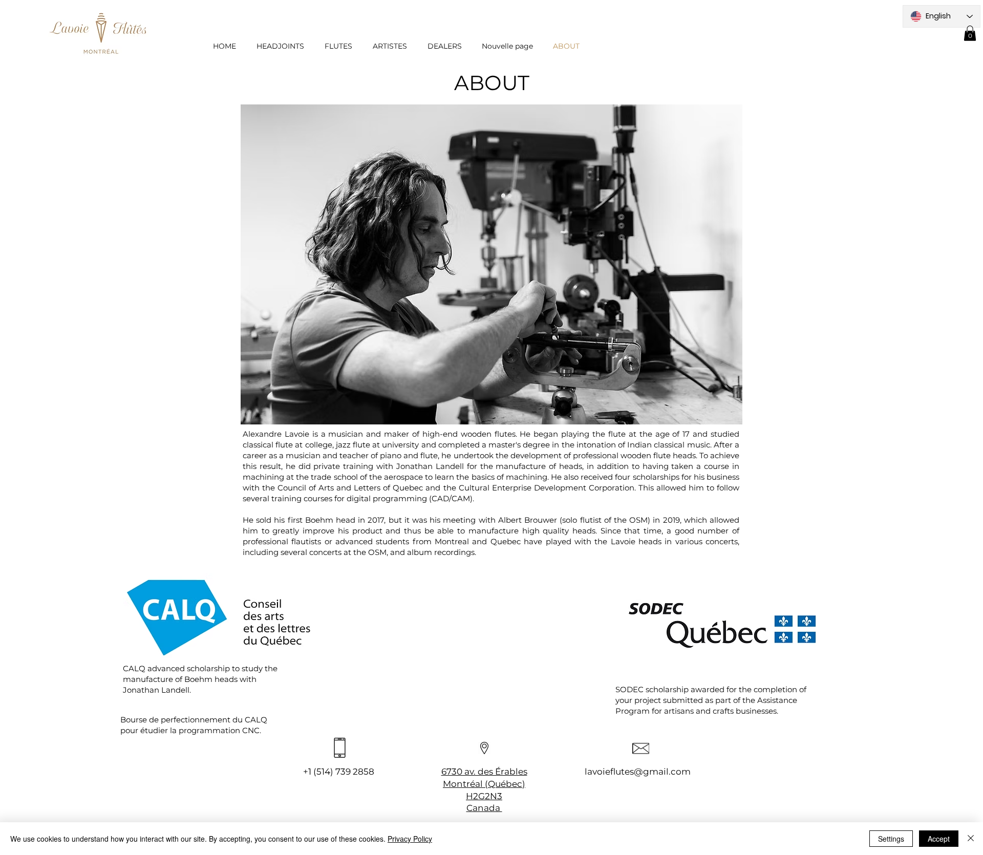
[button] (970, 33)
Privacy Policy (410, 838)
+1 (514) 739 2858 (338, 771)
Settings (891, 838)
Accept (939, 838)
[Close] (971, 838)
